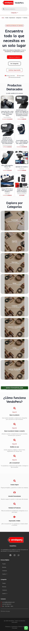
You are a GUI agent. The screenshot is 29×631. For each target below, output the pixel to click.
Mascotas (14, 262)
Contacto (4, 570)
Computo (14, 306)
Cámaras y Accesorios (14, 327)
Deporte (14, 241)
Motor (14, 283)
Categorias (18, 17)
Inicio (3, 17)
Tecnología (14, 220)
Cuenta (4, 574)
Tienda (6, 17)
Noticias (25, 17)
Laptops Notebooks (14, 369)
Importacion (12, 17)
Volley (14, 348)
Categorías (14, 12)
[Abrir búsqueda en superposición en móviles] (14, 9)
